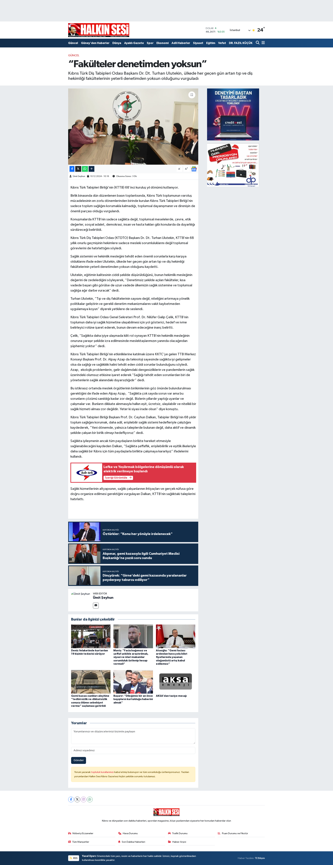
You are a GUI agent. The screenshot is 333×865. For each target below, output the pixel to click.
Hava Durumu (130, 833)
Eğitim (210, 43)
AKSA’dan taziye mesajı (171, 695)
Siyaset (198, 43)
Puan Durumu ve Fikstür (235, 833)
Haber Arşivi (179, 842)
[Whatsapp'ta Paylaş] (85, 169)
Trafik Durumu (179, 833)
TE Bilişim (260, 858)
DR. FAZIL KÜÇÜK (241, 43)
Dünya (116, 43)
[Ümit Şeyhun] (80, 593)
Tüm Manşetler (80, 842)
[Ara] (258, 43)
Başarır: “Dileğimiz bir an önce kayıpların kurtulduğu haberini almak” (133, 699)
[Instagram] (83, 799)
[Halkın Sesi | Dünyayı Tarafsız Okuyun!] (98, 30)
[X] (77, 799)
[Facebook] (71, 799)
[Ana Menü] (262, 43)
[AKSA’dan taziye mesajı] (175, 681)
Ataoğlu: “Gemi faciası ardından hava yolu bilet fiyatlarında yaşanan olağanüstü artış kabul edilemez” (171, 657)
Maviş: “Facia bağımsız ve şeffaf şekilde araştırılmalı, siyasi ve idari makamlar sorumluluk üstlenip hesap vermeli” (130, 657)
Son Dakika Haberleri (133, 842)
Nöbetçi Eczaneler (82, 833)
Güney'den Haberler (95, 43)
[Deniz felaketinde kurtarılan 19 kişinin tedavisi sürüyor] (91, 636)
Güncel (73, 43)
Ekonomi (162, 43)
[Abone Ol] (194, 168)
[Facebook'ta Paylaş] (72, 169)
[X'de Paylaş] (78, 169)
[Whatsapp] (90, 799)
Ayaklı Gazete (134, 43)
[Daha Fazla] (91, 169)
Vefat (222, 43)
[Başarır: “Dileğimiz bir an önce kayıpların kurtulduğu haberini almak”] (133, 681)
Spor (150, 43)
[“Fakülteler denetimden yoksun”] (133, 126)
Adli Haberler (181, 43)
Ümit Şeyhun (79, 176)
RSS (75, 858)
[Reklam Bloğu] (233, 114)
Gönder (79, 760)
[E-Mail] (96, 605)
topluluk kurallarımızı (102, 772)
